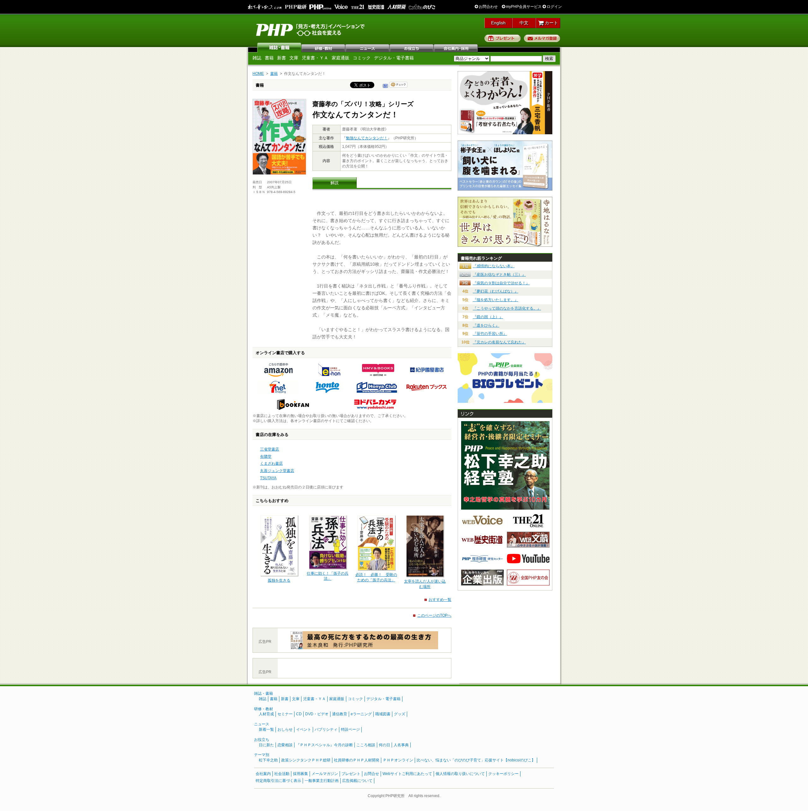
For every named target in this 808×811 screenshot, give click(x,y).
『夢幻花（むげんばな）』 (495, 291)
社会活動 (281, 774)
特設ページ (350, 729)
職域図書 (382, 714)
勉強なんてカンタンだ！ (367, 138)
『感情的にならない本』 (493, 266)
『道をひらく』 (486, 325)
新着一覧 (266, 729)
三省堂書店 (269, 449)
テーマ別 (261, 755)
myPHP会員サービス (523, 6)
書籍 (269, 57)
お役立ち (412, 47)
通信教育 (339, 714)
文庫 (293, 57)
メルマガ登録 (542, 38)
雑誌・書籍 (263, 693)
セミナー (285, 714)
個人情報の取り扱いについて (460, 774)
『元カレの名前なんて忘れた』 (499, 342)
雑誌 (279, 47)
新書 (281, 57)
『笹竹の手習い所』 (490, 333)
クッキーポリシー (503, 774)
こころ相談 (365, 745)
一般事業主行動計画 (322, 780)
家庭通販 (340, 57)
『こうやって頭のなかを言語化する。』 (507, 308)
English (498, 22)
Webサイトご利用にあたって (407, 774)
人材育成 (266, 714)
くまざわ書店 (271, 463)
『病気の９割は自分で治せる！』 (501, 283)
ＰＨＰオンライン (398, 760)
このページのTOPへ (434, 615)
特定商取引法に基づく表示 (278, 780)
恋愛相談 (285, 745)
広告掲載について (357, 780)
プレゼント (502, 38)
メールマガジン (325, 774)
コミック (362, 57)
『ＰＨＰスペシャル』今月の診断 (324, 745)
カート (551, 22)
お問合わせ (488, 6)
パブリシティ (326, 729)
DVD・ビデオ (317, 714)
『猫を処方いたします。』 (495, 300)
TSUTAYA (268, 478)
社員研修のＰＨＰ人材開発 (356, 760)
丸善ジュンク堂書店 (277, 471)
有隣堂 (265, 456)
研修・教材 (323, 47)
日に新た (266, 745)
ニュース (368, 47)
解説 (334, 182)
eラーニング (361, 714)
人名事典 (401, 745)
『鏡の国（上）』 (488, 317)
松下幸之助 (268, 760)
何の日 (384, 745)
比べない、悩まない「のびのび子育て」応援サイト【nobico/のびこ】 (476, 760)
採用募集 (300, 774)
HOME (258, 73)
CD (299, 714)
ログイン (554, 6)
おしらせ (285, 729)
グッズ (399, 714)
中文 (524, 22)
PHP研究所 (311, 29)
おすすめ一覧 (440, 599)
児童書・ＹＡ (315, 57)
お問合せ (371, 774)
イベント (303, 729)
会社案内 (456, 47)
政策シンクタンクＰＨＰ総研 (305, 760)
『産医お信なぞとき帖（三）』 (499, 274)
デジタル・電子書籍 (394, 57)
